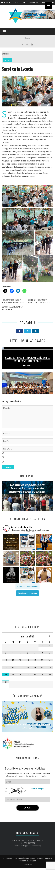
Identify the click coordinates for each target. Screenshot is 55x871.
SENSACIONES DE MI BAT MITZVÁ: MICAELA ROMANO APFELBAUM (28, 726)
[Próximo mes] (49, 636)
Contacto (28, 864)
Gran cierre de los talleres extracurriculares (27, 386)
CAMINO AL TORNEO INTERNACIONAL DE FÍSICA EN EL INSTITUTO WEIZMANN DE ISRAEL (27, 359)
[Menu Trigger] (48, 5)
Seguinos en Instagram (27, 593)
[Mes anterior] (5, 636)
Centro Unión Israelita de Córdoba (28, 858)
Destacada (28, 391)
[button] (11, 542)
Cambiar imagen (37, 788)
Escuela (7, 60)
